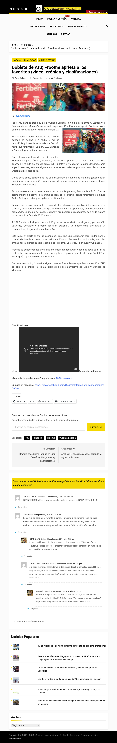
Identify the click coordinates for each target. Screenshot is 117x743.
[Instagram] (14, 9)
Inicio (39, 18)
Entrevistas (37, 26)
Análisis (52, 34)
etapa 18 (38, 438)
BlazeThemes (15, 738)
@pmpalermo (23, 115)
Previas (65, 34)
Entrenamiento (77, 26)
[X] (18, 9)
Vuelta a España (58, 17)
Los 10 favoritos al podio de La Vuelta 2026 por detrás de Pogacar (69, 679)
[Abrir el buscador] (107, 26)
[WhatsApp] (22, 9)
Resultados (56, 26)
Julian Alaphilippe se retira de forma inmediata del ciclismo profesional (72, 646)
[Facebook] (11, 9)
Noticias (76, 18)
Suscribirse (96, 427)
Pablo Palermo (21, 78)
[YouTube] (26, 9)
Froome (51, 438)
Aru (27, 438)
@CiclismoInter (64, 378)
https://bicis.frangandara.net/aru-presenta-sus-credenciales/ (63, 601)
